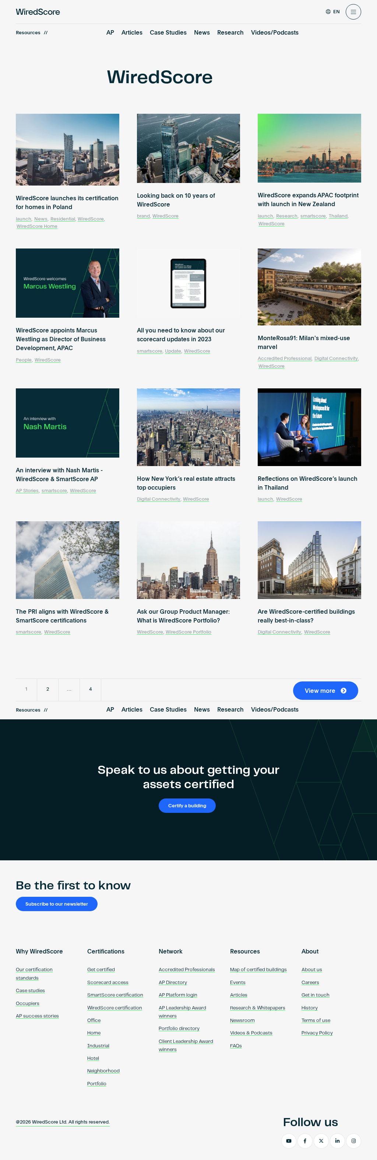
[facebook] (305, 1141)
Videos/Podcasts (275, 33)
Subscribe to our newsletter (56, 904)
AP (110, 33)
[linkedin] (337, 1141)
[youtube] (289, 1141)
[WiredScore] (38, 12)
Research (230, 33)
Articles (131, 33)
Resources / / (31, 33)
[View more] (327, 698)
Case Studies (168, 33)
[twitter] (321, 1141)
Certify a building (187, 806)
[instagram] (353, 1141)
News (202, 33)
